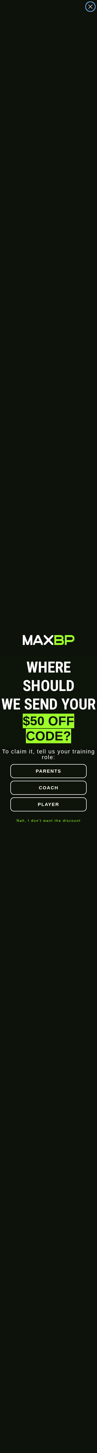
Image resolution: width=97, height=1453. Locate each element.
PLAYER (48, 804)
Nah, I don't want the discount (49, 820)
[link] (48, 640)
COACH (48, 787)
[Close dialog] (90, 6)
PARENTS (48, 771)
